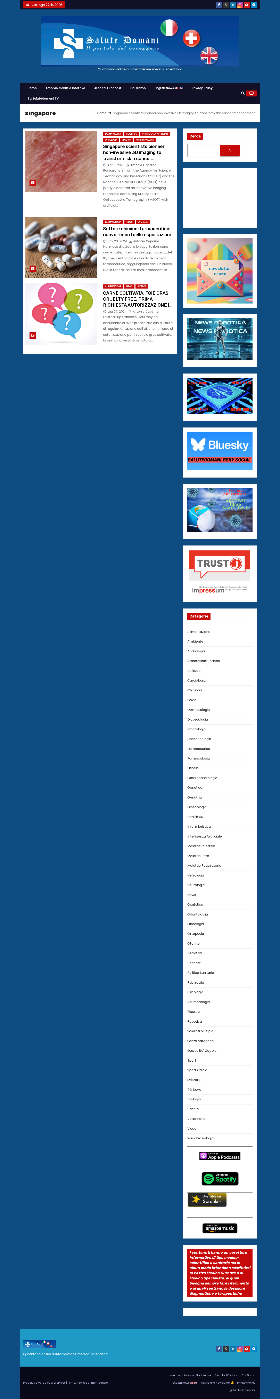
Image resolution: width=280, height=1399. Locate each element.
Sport (191, 1060)
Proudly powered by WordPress (44, 1383)
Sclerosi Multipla (200, 1031)
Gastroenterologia (202, 778)
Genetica (194, 787)
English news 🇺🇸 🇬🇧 (169, 88)
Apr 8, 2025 (116, 165)
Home (32, 88)
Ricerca (126, 139)
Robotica (194, 1021)
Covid (191, 700)
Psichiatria (195, 982)
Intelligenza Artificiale (155, 133)
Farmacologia (113, 221)
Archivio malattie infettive (65, 88)
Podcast (194, 963)
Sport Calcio (197, 1070)
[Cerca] (230, 150)
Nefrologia (195, 875)
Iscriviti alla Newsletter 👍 (217, 1383)
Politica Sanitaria (200, 972)
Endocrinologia (199, 739)
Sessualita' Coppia (201, 1050)
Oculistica (195, 904)
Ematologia (196, 729)
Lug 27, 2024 (118, 311)
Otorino (193, 943)
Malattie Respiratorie (204, 865)
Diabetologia (197, 719)
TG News (194, 1089)
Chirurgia (194, 690)
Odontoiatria (197, 914)
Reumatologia (198, 1002)
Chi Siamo (138, 88)
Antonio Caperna (143, 165)
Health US (131, 133)
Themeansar (99, 1383)
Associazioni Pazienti (203, 661)
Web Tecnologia (145, 139)
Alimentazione (113, 286)
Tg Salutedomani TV (43, 98)
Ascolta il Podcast (107, 88)
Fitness (193, 768)
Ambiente (195, 641)
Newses (81, 1383)
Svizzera (143, 221)
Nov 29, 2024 (118, 241)
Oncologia (111, 139)
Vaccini (193, 1109)
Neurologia (196, 885)
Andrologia (196, 651)
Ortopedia (195, 933)
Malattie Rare (198, 856)
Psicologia (195, 992)
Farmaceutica (198, 748)
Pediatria (194, 953)
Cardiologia (196, 680)
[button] (243, 93)
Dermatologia (113, 133)
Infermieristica (199, 826)
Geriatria (194, 797)
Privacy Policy (202, 88)
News (129, 221)
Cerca (195, 136)
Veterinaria (196, 1118)
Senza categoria (200, 1041)
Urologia (194, 1099)
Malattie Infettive (201, 846)
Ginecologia (196, 807)
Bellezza (193, 670)
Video (191, 1128)
